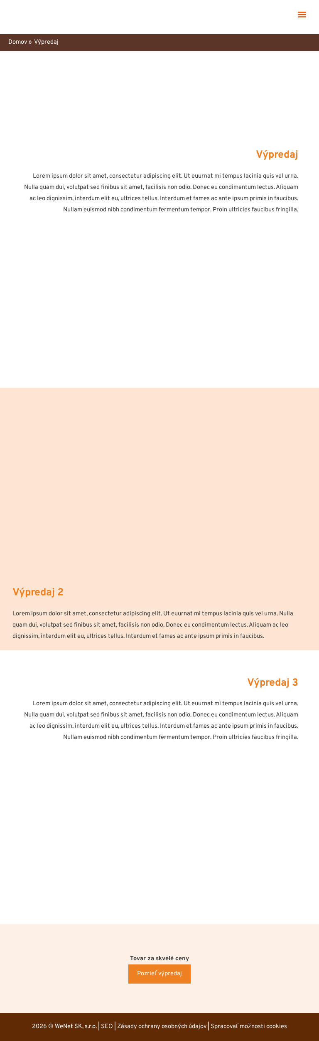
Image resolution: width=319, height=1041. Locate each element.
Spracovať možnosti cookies (249, 1027)
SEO (107, 1027)
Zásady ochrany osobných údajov (161, 1027)
